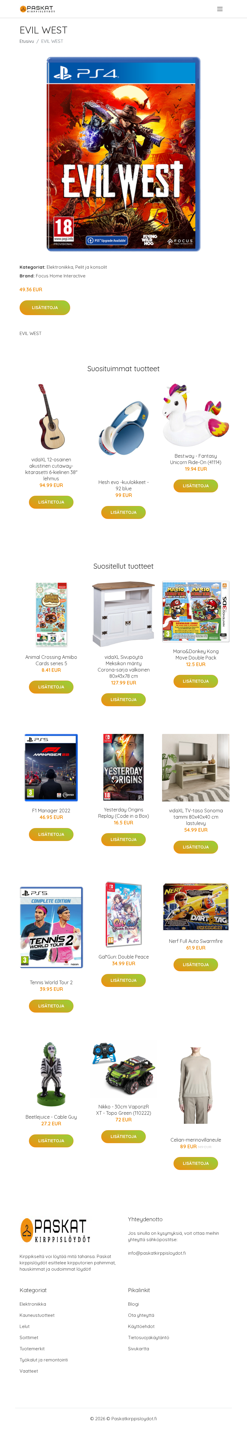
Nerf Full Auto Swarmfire (196, 941)
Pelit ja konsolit (91, 267)
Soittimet (29, 1337)
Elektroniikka (60, 267)
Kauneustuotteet (37, 1315)
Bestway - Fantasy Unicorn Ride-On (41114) (195, 459)
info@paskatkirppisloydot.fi (157, 1253)
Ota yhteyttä (141, 1315)
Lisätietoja (45, 307)
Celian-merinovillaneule (195, 1140)
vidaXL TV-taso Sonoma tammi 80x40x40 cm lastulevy (196, 817)
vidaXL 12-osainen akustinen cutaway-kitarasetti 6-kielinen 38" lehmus (51, 469)
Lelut (25, 1326)
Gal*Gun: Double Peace (123, 957)
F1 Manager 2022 (51, 811)
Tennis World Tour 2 (51, 982)
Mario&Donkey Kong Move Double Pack (196, 654)
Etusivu (27, 41)
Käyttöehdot (141, 1326)
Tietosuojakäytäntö (148, 1337)
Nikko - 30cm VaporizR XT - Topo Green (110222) (123, 1110)
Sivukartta (138, 1349)
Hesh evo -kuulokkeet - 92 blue (123, 485)
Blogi (133, 1304)
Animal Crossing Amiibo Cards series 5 (51, 660)
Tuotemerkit (32, 1349)
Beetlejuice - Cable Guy (51, 1117)
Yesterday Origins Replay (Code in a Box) (123, 813)
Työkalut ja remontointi (44, 1360)
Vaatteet (29, 1371)
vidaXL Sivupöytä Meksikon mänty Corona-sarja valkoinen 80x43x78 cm (124, 666)
